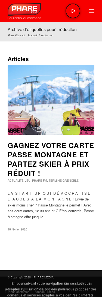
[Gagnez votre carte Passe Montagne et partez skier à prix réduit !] (51, 100)
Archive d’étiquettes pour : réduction (42, 29)
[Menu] (91, 10)
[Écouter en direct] (73, 11)
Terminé (55, 180)
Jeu (27, 180)
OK (51, 287)
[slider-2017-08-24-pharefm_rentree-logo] (42, 11)
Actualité (15, 180)
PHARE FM (39, 180)
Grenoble (71, 180)
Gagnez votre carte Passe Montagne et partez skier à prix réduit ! (51, 159)
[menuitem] (91, 10)
